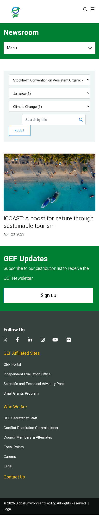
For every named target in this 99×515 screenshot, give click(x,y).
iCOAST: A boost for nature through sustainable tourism (48, 222)
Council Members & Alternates (28, 437)
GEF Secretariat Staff (20, 418)
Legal (8, 466)
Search (85, 9)
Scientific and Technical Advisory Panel (34, 383)
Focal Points (14, 447)
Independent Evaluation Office (27, 374)
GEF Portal (12, 364)
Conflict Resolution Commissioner (31, 427)
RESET (20, 130)
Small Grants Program (21, 393)
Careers (10, 456)
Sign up (48, 295)
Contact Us (14, 477)
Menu (12, 48)
